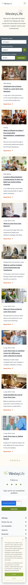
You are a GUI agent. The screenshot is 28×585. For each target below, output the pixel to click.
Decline (14, 578)
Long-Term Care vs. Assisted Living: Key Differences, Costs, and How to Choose (13, 353)
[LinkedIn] (21, 484)
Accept (14, 574)
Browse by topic (7, 38)
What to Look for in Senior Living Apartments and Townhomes (12, 267)
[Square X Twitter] (12, 484)
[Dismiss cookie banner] (22, 540)
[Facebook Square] (7, 484)
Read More (7, 104)
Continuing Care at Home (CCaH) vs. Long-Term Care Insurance (13, 88)
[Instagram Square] (16, 484)
